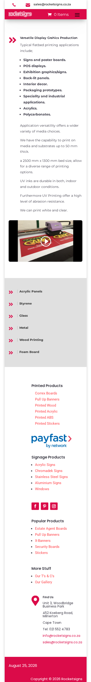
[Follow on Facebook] (35, 506)
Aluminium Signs (48, 483)
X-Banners (43, 541)
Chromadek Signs (49, 471)
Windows (42, 489)
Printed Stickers (47, 423)
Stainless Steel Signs (51, 477)
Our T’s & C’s (44, 576)
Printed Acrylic (46, 411)
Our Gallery (43, 582)
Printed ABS (44, 417)
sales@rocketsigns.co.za (62, 642)
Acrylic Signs (45, 465)
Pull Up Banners (47, 399)
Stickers (41, 553)
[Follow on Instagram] (54, 506)
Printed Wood (45, 405)
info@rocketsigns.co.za (61, 635)
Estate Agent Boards (51, 528)
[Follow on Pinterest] (44, 506)
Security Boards (47, 547)
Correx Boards (46, 393)
